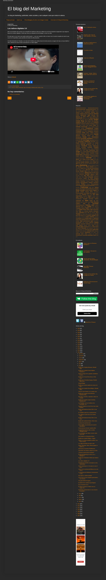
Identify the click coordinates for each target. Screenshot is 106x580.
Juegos (92, 159)
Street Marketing (94, 202)
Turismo (83, 208)
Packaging (96, 178)
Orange (85, 178)
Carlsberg (83, 123)
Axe (84, 118)
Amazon (93, 112)
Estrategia (89, 143)
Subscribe (87, 313)
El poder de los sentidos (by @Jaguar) (87, 482)
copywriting (96, 216)
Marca (77, 165)
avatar (93, 214)
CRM (82, 122)
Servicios (81, 197)
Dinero (97, 135)
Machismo (87, 163)
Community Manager (80, 128)
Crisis (83, 132)
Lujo (97, 162)
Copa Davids (84, 131)
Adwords (78, 112)
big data (96, 214)
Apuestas (93, 115)
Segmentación (79, 196)
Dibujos (88, 135)
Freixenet (96, 148)
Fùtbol (81, 150)
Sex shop (86, 197)
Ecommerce (95, 137)
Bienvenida (82, 119)
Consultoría (96, 129)
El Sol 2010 (78, 140)
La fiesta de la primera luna (84, 423)
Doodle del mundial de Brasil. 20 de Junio (87, 420)
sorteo (86, 233)
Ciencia (90, 125)
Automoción (79, 118)
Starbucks (78, 202)
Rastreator (78, 188)
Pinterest (91, 182)
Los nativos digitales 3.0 (83, 460)
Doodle (85, 137)
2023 (79, 334)
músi (87, 228)
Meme (82, 168)
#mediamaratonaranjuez (93, 107)
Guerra (84, 151)
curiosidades (78, 218)
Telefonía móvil (34, 87)
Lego (93, 160)
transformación (79, 235)
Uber (94, 208)
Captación (78, 123)
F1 (95, 144)
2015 (79, 350)
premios (77, 230)
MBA (77, 163)
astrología (90, 214)
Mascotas (89, 165)
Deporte (96, 134)
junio (80, 365)
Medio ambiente (90, 166)
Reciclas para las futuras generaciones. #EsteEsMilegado (90, 259)
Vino (77, 211)
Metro (77, 169)
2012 (79, 505)
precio (91, 229)
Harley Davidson (94, 151)
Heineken (78, 153)
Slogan (97, 197)
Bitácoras (86, 119)
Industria (96, 154)
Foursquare (78, 148)
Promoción (92, 185)
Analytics (78, 113)
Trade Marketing (95, 206)
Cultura (91, 132)
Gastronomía (92, 150)
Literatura (87, 162)
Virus (83, 211)
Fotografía (96, 147)
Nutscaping (96, 175)
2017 (79, 346)
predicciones (95, 229)
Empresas (87, 141)
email (77, 219)
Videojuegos (95, 209)
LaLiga (91, 160)
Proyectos (96, 185)
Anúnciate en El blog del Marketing (59, 20)
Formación (89, 147)
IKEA (81, 154)
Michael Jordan (82, 169)
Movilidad (96, 169)
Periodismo (83, 181)
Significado (93, 197)
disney (90, 218)
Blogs (82, 121)
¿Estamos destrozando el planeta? (86, 452)
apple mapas (85, 214)
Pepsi (97, 179)
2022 (79, 336)
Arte (97, 115)
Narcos (77, 174)
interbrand (88, 223)
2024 (79, 332)
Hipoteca (83, 153)
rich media (93, 232)
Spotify (91, 200)
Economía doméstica (87, 138)
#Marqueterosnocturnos (81, 107)
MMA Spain (82, 163)
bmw (84, 215)
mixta (93, 226)
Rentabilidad (96, 191)
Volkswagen (95, 211)
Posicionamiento (94, 184)
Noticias (92, 175)
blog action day (79, 215)
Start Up (82, 202)
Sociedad (85, 198)
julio (80, 363)
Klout (95, 159)
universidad (84, 235)
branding (89, 215)
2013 (79, 503)
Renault (87, 191)
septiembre (81, 359)
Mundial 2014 (83, 171)
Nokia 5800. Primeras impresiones (88, 267)
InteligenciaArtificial (94, 155)
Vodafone (91, 211)
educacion (96, 218)
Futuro (77, 150)
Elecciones (92, 140)
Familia (90, 145)
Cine (94, 125)
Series (77, 197)
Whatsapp (81, 212)
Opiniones (96, 176)
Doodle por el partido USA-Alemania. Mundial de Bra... (86, 394)
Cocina (93, 126)
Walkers (77, 212)
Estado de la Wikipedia (88, 58)
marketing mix (87, 226)
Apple (89, 115)
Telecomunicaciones (80, 205)
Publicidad (21, 87)
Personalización (84, 182)
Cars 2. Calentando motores (89, 27)
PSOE (91, 178)
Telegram (96, 205)
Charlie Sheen (79, 125)
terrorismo (96, 233)
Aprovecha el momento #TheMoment (86, 448)
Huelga (96, 153)
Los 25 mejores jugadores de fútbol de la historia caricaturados (89, 97)
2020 (97, 109)
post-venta (87, 229)
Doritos (89, 137)
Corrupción (96, 131)
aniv (81, 214)
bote (86, 215)
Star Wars (96, 200)
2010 (79, 509)
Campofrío (96, 122)
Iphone (77, 159)
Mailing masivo (95, 163)
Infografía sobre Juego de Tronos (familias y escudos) (89, 35)
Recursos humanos (94, 188)
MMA (79, 163)
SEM (91, 194)
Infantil (16, 87)
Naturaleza (81, 174)
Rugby (80, 194)
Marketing (83, 165)
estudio (96, 219)
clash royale (78, 216)
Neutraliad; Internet (79, 175)
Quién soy (19, 20)
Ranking (96, 187)
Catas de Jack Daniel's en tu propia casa (87, 391)
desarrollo (83, 218)
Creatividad (78, 132)
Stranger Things (87, 202)
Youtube (78, 214)
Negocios (92, 174)
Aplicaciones (83, 115)
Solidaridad (78, 200)
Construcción (90, 129)
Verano (88, 209)
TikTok (85, 206)
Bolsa (86, 121)
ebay (93, 218)
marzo (80, 497)
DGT (86, 134)
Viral (42, 87)
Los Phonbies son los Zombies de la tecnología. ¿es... (86, 403)
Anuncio (13, 87)
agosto (80, 361)
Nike (85, 175)
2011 (79, 507)
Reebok (87, 190)
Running (84, 194)
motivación (83, 228)
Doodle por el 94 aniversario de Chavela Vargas (90, 282)
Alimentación (87, 112)
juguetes (81, 225)
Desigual (84, 135)
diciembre (81, 353)
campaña (93, 215)
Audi (97, 116)
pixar (84, 229)
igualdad (86, 222)
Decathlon (91, 134)
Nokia (88, 175)
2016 (79, 348)
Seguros (89, 196)
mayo (80, 493)
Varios (39, 87)
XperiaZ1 (93, 212)
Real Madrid (82, 188)
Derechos (78, 135)
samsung (78, 233)
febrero (80, 499)
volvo (97, 235)
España (77, 143)
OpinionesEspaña (79, 178)
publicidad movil (90, 230)
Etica (93, 143)
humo (83, 222)
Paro (89, 179)
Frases (89, 148)
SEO (94, 194)
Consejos (85, 129)
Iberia (85, 154)
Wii (88, 212)
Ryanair (88, 194)
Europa (93, 144)
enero (80, 501)
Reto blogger (92, 193)
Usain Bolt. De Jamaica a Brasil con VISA (87, 450)
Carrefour (87, 123)
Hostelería (92, 153)
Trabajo (89, 206)
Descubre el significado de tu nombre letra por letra (90, 43)
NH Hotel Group (94, 172)
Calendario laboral (90, 122)
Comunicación (79, 129)
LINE (80, 160)
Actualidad (88, 110)
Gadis (87, 150)
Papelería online (79, 179)
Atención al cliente (81, 116)
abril (80, 495)
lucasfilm (96, 225)
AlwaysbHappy (81, 383)
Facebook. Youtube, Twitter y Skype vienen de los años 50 (90, 74)
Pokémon (78, 184)
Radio (93, 187)
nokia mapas (96, 228)
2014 (79, 352)
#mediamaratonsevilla (80, 109)
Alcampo (82, 112)
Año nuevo (87, 118)
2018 (79, 344)
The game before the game (84, 480)
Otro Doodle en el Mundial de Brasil (86, 436)
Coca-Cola (84, 126)
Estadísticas (83, 143)
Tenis (82, 206)
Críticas (87, 132)
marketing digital (79, 226)
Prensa (77, 185)
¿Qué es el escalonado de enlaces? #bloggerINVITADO (89, 66)
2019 (79, 342)
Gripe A (81, 151)
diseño (86, 218)
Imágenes (91, 154)
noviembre (81, 355)
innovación (83, 223)
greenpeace (96, 221)
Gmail (97, 150)
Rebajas (87, 188)
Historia (87, 153)
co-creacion (83, 216)
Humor (78, 154)
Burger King (91, 121)
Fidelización (95, 145)
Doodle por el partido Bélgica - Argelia (86, 438)
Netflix (97, 174)
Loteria (94, 162)
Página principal (10, 20)
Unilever (77, 209)
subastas (90, 233)
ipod (95, 223)
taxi (93, 233)
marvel (91, 226)
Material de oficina (95, 165)
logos (93, 225)
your (76, 236)
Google (78, 151)
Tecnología (28, 87)
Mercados (85, 168)
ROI (90, 187)
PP (88, 178)
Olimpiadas (90, 177)
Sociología (91, 198)
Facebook (84, 145)
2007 (79, 515)
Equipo (97, 141)
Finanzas (78, 147)
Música (87, 172)
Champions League (94, 123)
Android (81, 113)
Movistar (77, 171)
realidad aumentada (80, 232)
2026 (79, 328)
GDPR (84, 150)
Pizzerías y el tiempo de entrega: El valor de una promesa (88, 82)
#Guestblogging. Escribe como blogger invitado (36, 20)
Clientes (78, 126)
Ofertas (86, 176)
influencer (91, 222)
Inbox (94, 154)
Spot (25, 87)
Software (96, 198)
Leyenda (96, 160)
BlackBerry (91, 119)
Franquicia (84, 148)
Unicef (97, 208)
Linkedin (82, 162)
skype (82, 233)
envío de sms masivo (90, 219)
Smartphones (79, 198)
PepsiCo (78, 181)
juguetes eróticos (87, 225)
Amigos (97, 112)
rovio (97, 232)
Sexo (89, 197)
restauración (87, 232)
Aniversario (90, 113)
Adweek (14, 77)
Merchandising (95, 168)
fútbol (81, 221)
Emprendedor (81, 141)
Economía (78, 138)
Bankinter (77, 119)
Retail (88, 193)
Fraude (92, 148)
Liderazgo (78, 162)
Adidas (92, 110)
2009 (79, 511)
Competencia (89, 128)
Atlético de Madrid (91, 116)
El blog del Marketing (29, 8)
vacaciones (90, 235)
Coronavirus (90, 131)
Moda (92, 169)
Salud (97, 194)
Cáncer (82, 134)
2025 (79, 330)
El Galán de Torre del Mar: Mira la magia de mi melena (90, 89)
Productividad (82, 185)
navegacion (91, 228)
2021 (79, 338)
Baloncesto (92, 118)
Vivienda (86, 211)
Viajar (91, 209)
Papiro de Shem (85, 179)
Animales (86, 113)
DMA (88, 134)
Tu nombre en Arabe (88, 50)
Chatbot (83, 125)
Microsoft (88, 169)
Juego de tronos (86, 159)
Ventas (84, 209)
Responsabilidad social (81, 193)
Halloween (88, 151)
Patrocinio (93, 179)
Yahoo (97, 212)
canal (97, 215)
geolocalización (86, 221)
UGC (92, 208)
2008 (79, 513)
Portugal (88, 184)
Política (83, 184)
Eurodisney (88, 144)
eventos (77, 221)
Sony (83, 200)
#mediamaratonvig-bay (91, 109)
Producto (87, 185)
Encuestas (93, 141)
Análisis (77, 115)
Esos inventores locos (83, 484)
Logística (91, 162)
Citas (97, 125)
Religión (82, 191)
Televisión (78, 206)
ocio (77, 229)
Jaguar (80, 159)
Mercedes (90, 168)
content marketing (90, 216)
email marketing (82, 219)
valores (94, 235)
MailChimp (91, 163)
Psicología (78, 187)
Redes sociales (80, 190)
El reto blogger (85, 140)
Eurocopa (83, 144)
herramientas (78, 222)
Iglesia (87, 154)
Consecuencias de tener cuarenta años (87, 428)
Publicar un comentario (15, 94)
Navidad (87, 174)
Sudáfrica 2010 (80, 203)
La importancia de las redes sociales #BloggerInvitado (86, 430)
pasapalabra (80, 229)
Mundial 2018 (90, 171)
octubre (80, 357)
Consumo (78, 131)
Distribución (78, 137)
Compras (96, 128)
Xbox (90, 212)
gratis (92, 221)
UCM (90, 208)
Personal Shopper (90, 181)
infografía (78, 223)
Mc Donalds (79, 166)
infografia (96, 222)
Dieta (93, 135)
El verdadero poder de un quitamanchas (87, 412)
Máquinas (83, 172)
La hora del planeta (85, 160)
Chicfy (87, 125)
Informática (82, 155)
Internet (88, 158)
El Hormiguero (95, 138)
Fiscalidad (83, 147)
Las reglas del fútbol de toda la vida (86, 443)
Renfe (91, 191)
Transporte (78, 208)
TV (88, 203)
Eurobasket (78, 144)
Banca (97, 118)
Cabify (85, 122)
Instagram (87, 156)
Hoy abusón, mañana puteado (85, 475)
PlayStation (96, 182)
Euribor (96, 143)
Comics (96, 126)
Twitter (87, 208)
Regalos (91, 190)
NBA (90, 172)
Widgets (85, 212)
